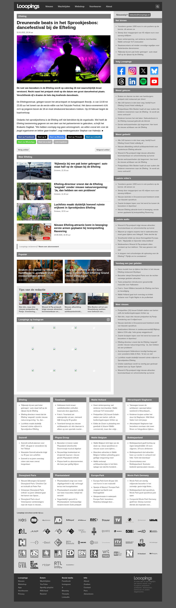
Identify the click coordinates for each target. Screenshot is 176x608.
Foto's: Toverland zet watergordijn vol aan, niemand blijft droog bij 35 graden (69, 417)
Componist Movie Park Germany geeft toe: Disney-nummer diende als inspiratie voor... (143, 502)
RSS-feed (44, 591)
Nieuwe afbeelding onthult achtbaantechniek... (73, 309)
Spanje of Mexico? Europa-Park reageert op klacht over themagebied (106, 490)
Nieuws (49, 6)
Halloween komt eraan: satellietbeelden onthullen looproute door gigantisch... (68, 408)
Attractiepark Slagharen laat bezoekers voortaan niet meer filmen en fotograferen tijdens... (142, 426)
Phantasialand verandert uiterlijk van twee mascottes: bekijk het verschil (70, 493)
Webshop (79, 6)
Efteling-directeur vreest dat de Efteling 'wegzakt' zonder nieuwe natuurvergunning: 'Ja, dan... (34, 417)
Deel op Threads (75, 137)
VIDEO (46, 238)
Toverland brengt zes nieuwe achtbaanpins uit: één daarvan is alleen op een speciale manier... (70, 426)
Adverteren (88, 594)
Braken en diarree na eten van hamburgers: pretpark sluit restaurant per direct (38, 272)
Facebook (66, 581)
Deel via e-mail (44, 142)
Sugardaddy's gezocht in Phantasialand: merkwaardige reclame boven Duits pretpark (69, 502)
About (109, 6)
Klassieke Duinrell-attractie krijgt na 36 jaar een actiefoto (34, 453)
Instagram (66, 584)
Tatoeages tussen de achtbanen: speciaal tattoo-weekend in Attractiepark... (141, 408)
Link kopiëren (61, 142)
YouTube (44, 584)
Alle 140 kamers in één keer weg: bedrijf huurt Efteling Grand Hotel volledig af (87, 272)
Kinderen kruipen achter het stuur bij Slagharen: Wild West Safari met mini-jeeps (142, 417)
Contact (87, 587)
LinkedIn (66, 597)
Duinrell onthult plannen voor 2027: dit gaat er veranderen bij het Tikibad (34, 446)
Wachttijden (64, 6)
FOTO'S (46, 177)
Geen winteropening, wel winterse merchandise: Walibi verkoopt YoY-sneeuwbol (105, 408)
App (20, 587)
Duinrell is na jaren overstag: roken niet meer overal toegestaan (32, 461)
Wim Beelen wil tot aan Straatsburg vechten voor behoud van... (98, 309)
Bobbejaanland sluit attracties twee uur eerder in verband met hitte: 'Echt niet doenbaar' (142, 455)
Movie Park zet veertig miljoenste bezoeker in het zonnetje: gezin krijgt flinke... (141, 483)
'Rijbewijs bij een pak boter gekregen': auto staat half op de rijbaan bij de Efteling (34, 408)
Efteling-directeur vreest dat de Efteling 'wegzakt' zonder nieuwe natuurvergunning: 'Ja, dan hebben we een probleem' (81, 187)
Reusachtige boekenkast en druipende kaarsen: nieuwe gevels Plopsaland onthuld (68, 455)
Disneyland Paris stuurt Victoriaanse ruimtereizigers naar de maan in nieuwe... (32, 502)
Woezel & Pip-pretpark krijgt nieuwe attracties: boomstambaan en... (52, 309)
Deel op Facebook (26, 137)
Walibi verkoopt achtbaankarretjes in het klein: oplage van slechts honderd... (105, 464)
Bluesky (65, 591)
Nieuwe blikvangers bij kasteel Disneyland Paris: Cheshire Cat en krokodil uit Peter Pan (33, 483)
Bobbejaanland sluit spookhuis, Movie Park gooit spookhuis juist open (143, 493)
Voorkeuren (95, 6)
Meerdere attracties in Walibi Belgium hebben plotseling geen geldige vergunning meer (106, 455)
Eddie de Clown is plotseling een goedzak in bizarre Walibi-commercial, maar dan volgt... (106, 426)
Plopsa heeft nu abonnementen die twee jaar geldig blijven (70, 462)
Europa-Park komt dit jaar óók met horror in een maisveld (105, 482)
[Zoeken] (157, 6)
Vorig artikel (23, 150)
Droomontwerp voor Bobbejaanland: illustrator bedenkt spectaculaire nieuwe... (142, 464)
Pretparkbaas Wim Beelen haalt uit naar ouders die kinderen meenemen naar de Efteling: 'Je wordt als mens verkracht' (138, 112)
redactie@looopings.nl (139, 15)
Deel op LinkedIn (93, 137)
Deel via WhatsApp (26, 142)
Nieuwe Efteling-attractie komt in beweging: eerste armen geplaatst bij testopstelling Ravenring (81, 228)
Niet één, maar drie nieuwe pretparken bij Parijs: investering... (28, 309)
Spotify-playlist (46, 587)
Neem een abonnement (49, 247)
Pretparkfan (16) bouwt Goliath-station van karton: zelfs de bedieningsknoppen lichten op (106, 417)
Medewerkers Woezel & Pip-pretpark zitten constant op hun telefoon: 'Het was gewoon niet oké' (137, 247)
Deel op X (42, 137)
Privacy (21, 594)
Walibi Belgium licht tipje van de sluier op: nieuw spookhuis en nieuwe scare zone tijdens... (106, 446)
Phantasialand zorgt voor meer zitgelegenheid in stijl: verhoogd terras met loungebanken (70, 483)
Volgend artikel (103, 150)
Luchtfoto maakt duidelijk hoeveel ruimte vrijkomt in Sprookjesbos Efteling (31, 426)
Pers (86, 591)
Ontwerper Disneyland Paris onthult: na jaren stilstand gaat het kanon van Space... (33, 493)
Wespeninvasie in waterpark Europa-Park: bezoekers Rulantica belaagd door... (104, 499)
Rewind (43, 594)
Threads (65, 594)
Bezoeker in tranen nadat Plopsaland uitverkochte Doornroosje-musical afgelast (69, 446)
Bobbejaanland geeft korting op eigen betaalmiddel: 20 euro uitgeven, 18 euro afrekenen (142, 446)
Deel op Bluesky (57, 137)
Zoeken (87, 584)
